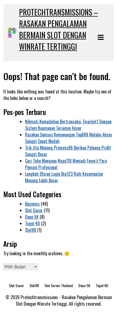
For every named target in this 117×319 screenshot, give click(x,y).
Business (32, 203)
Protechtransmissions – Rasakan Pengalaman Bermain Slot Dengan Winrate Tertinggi (58, 29)
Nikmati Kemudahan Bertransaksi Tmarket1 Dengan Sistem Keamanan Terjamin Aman (68, 124)
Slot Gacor (34, 210)
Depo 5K (32, 217)
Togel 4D (32, 223)
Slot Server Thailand (58, 285)
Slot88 (30, 230)
